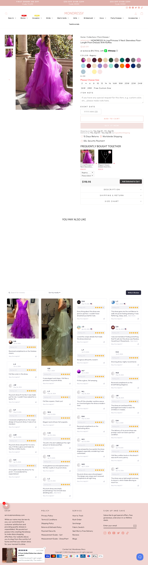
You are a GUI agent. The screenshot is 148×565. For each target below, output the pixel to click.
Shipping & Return (112, 195)
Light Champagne (94, 66)
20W (127, 83)
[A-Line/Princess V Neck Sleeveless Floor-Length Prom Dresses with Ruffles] (87, 156)
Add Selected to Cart (131, 181)
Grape (127, 60)
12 (102, 83)
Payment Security (48, 531)
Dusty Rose (116, 60)
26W (83, 88)
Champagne (105, 60)
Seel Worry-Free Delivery (82, 531)
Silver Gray (138, 66)
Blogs (74, 539)
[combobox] (54, 292)
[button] (21, 277)
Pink (100, 71)
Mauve (105, 66)
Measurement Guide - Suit (51, 535)
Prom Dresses (102, 37)
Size (83, 76)
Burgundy (94, 60)
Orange (122, 66)
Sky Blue (83, 71)
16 (110, 83)
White (88, 71)
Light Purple (100, 66)
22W (133, 83)
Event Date (87, 107)
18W (121, 83)
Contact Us (67, 549)
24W (140, 83)
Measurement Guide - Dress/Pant (54, 539)
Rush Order (77, 519)
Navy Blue (116, 66)
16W (115, 83)
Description (112, 189)
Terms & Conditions (49, 519)
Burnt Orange (100, 60)
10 (98, 83)
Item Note (86, 93)
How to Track (77, 516)
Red (127, 66)
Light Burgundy (88, 66)
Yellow (94, 71)
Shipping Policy (47, 523)
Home (82, 37)
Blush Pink (88, 60)
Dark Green (111, 60)
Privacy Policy (47, 516)
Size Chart (112, 201)
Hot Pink (138, 60)
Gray (133, 60)
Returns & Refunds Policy (51, 527)
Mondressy (74, 13)
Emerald (122, 60)
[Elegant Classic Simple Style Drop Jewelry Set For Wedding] (105, 156)
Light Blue (83, 66)
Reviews (75, 535)
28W (90, 88)
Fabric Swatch (78, 527)
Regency (83, 60)
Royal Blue (133, 66)
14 (106, 83)
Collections (91, 37)
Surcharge (76, 523)
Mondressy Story (78, 549)
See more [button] (131, 316)
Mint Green (111, 66)
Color (88, 55)
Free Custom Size (102, 88)
